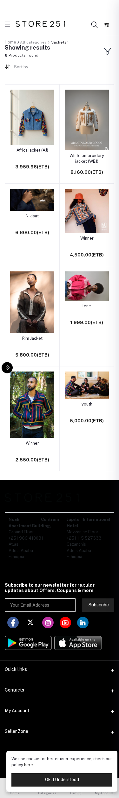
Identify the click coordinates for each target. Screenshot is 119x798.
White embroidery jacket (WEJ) (86, 158)
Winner (87, 238)
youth (87, 404)
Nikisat (32, 216)
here (28, 764)
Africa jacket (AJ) (32, 150)
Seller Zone (16, 731)
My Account (17, 710)
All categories (33, 42)
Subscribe (99, 604)
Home (10, 42)
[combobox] (34, 68)
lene (87, 306)
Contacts (14, 689)
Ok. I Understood (62, 779)
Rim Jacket (32, 338)
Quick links (16, 669)
